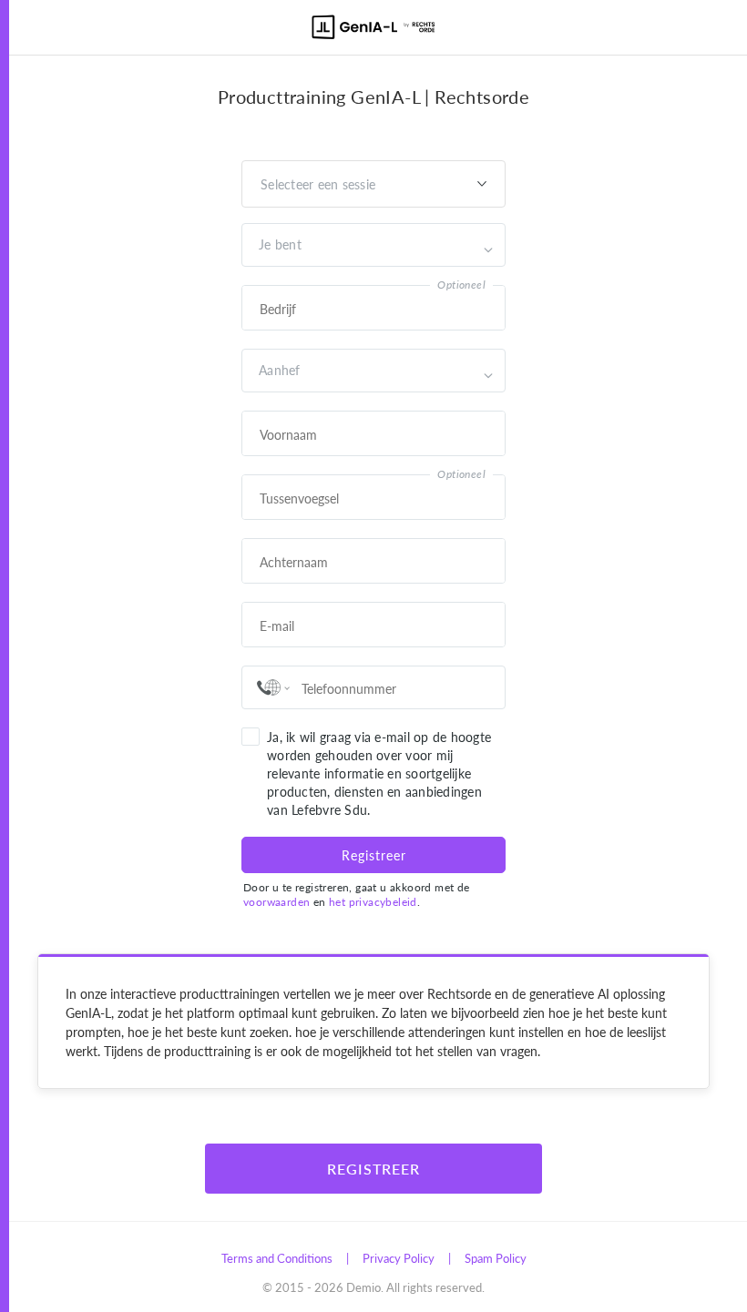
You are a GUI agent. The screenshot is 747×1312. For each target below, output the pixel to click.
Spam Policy (496, 1257)
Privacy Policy (399, 1257)
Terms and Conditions (277, 1257)
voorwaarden (276, 902)
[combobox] (260, 245)
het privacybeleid (373, 902)
